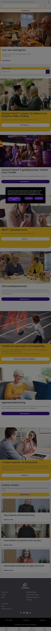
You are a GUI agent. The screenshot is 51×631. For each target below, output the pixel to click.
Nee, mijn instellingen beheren (14, 199)
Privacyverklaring (32, 194)
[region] (25, 195)
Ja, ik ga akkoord (39, 198)
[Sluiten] (43, 188)
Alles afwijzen (28, 198)
